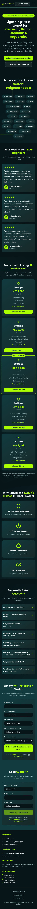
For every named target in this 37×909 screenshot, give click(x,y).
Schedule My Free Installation (18, 58)
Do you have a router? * (13, 728)
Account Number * (11, 785)
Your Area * (8, 720)
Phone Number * (10, 711)
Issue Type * (8, 802)
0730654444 (18, 757)
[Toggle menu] (33, 4)
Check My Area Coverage (18, 64)
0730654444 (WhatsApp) (13, 842)
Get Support (23, 4)
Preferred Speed (10, 737)
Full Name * (8, 703)
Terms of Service (18, 891)
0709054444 (17, 755)
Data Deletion (18, 899)
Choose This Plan (18, 312)
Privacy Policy (18, 895)
